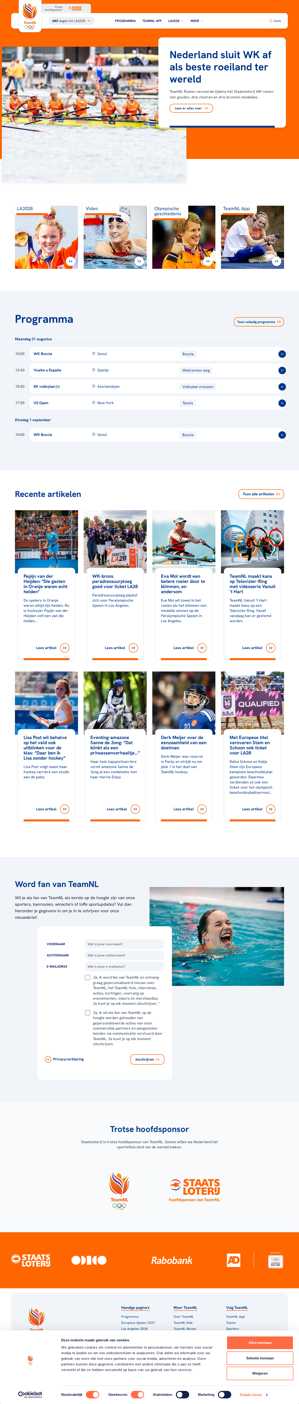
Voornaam (56, 944)
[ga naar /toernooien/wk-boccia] (282, 354)
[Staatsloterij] (30, 1260)
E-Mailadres (57, 966)
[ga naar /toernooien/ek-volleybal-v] (282, 387)
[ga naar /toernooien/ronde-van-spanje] (282, 370)
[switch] (137, 1394)
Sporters (232, 1329)
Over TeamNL (184, 1316)
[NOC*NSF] (275, 1260)
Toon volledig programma (256, 322)
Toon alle (258, 494)
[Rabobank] (172, 1260)
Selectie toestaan (260, 1358)
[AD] (233, 1260)
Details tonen (251, 1395)
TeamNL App (152, 21)
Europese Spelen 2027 (138, 1323)
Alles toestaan (260, 1343)
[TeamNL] (119, 1189)
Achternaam (58, 955)
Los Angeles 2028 (134, 1329)
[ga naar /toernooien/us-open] (282, 403)
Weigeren (260, 1373)
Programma (125, 21)
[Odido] (89, 1260)
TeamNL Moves (185, 1329)
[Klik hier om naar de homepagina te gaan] (30, 16)
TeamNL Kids (183, 1323)
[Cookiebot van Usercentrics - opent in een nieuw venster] (30, 1394)
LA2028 (173, 21)
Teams (231, 1323)
